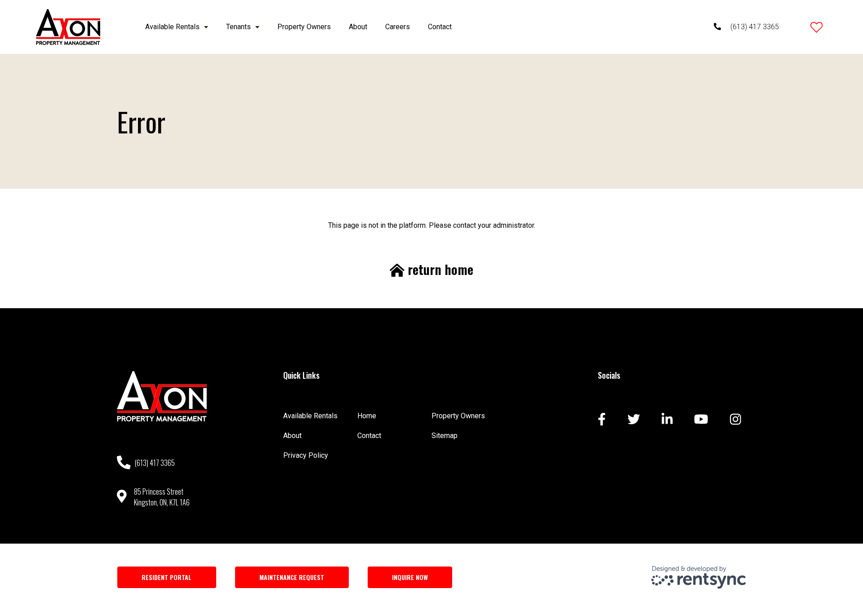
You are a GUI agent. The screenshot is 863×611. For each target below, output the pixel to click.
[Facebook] (602, 420)
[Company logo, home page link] (68, 27)
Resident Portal (166, 577)
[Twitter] (633, 420)
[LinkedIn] (667, 420)
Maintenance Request (291, 577)
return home (439, 269)
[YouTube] (701, 420)
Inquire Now (410, 577)
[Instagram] (735, 420)
